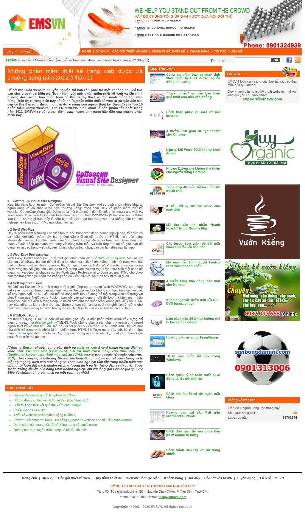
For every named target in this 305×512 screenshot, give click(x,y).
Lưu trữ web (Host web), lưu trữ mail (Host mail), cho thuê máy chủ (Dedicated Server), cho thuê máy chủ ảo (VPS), (75, 352)
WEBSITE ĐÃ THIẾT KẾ (168, 51)
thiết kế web (44, 322)
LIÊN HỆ (236, 51)
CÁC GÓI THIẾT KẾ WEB (129, 51)
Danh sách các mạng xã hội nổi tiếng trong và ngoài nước (55, 424)
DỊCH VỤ (102, 51)
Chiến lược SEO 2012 (29, 410)
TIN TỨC (220, 51)
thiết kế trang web (111, 258)
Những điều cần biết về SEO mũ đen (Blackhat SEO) (51, 400)
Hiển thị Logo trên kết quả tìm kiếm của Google (47, 405)
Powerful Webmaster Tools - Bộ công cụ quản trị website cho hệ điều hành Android (72, 420)
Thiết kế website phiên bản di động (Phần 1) (45, 415)
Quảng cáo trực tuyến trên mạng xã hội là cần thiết (50, 430)
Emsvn (28, 347)
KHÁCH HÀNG (200, 51)
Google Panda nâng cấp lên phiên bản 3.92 (44, 395)
